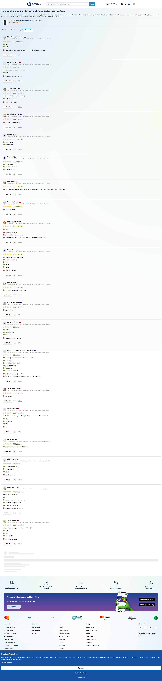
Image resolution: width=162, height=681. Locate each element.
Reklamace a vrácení (10, 633)
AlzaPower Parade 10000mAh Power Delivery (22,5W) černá (37, 11)
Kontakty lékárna (63, 630)
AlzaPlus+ (89, 633)
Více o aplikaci (12, 606)
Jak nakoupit (35, 633)
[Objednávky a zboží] (122, 4)
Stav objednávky (36, 627)
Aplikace (61, 648)
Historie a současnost (65, 636)
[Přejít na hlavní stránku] (34, 4)
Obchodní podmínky (9, 642)
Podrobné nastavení (81, 673)
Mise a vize (62, 639)
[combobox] (67, 4)
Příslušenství (5, 30)
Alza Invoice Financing (92, 645)
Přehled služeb (8, 648)
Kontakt (61, 627)
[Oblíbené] (125, 4)
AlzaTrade (89, 642)
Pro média (62, 645)
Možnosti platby (8, 630)
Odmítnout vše (81, 677)
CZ (141, 635)
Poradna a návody (17, 30)
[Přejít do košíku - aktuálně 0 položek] (134, 4)
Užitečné (8, 55)
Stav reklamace (36, 630)
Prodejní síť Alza (8, 636)
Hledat (92, 4)
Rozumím (81, 668)
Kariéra (61, 642)
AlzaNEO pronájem (91, 630)
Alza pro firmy (90, 627)
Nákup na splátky (8, 639)
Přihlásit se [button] (112, 5)
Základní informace (64, 633)
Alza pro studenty (91, 639)
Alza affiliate (89, 636)
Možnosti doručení (9, 627)
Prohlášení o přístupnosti (11, 645)
